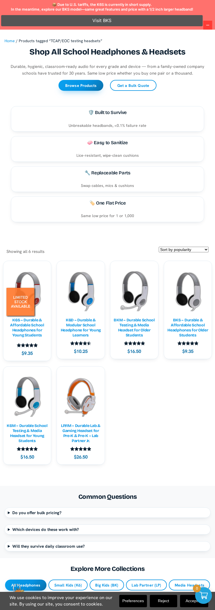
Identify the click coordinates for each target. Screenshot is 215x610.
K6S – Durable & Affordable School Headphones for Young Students (27, 328)
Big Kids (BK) (106, 585)
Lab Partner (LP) (146, 585)
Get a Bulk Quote (133, 85)
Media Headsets (189, 585)
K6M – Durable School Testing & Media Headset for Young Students (27, 433)
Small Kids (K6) (68, 585)
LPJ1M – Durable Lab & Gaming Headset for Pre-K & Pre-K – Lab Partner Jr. (81, 433)
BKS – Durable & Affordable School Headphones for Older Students (187, 328)
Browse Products (81, 85)
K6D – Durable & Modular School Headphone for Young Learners (81, 328)
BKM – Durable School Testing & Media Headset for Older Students (134, 328)
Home (9, 40)
